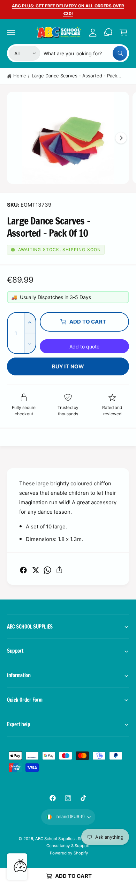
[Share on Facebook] (23, 570)
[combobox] (85, 53)
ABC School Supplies (55, 838)
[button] (11, 32)
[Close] (21, 861)
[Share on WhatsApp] (47, 570)
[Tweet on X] (35, 570)
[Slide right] (121, 138)
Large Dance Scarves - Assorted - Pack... (77, 75)
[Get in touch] (108, 32)
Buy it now (68, 366)
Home (19, 75)
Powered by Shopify (69, 853)
